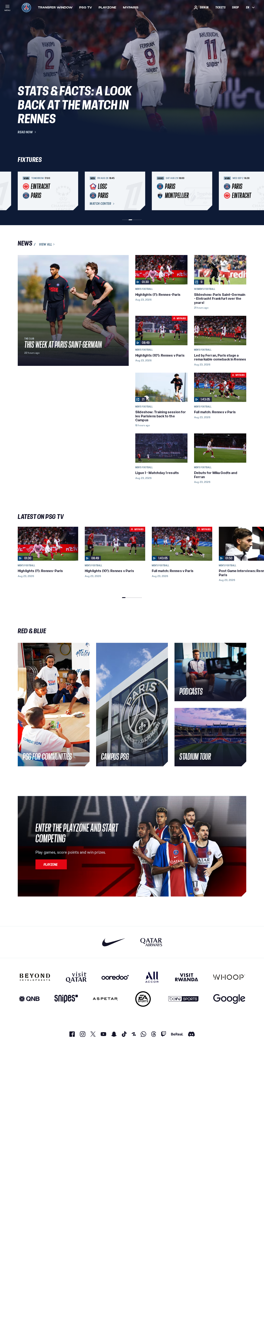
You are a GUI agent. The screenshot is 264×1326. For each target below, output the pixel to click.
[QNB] (29, 999)
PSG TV (85, 7)
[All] (152, 977)
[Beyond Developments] (35, 977)
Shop (235, 7)
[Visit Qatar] (76, 977)
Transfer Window (55, 7)
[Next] (241, 191)
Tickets (220, 7)
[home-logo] (26, 7)
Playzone (107, 7)
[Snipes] (66, 999)
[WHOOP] (229, 977)
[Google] (229, 999)
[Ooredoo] (115, 977)
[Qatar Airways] (151, 942)
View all (45, 244)
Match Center (100, 203)
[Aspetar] (105, 999)
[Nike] (113, 942)
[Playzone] (51, 864)
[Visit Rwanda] (186, 977)
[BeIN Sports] (183, 999)
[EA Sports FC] (143, 999)
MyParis (130, 7)
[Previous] (23, 191)
